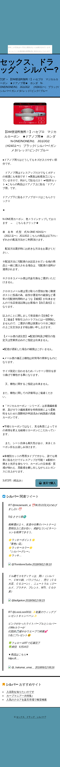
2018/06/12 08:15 (35, 600)
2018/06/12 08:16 (44, 667)
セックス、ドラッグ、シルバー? (29, 66)
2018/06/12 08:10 (42, 564)
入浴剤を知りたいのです (20, 692)
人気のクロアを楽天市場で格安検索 (26, 699)
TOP (2, 79)
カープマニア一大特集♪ (19, 695)
